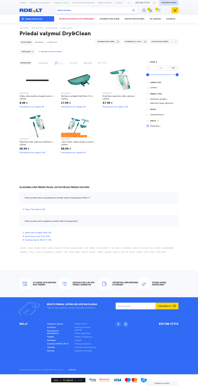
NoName (58, 252)
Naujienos (39, 42)
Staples (139, 252)
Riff (127, 252)
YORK (86, 248)
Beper (77, 252)
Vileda (30, 248)
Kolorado (145, 248)
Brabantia (49, 252)
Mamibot (24, 252)
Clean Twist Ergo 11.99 (35, 209)
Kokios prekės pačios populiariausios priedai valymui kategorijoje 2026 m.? (57, 198)
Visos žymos (161, 252)
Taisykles (51, 347)
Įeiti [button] (154, 3)
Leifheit (23, 248)
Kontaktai (23, 3)
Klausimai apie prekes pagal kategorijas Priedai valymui (55, 187)
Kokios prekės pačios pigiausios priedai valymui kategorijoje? (51, 221)
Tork (65, 252)
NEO (152, 248)
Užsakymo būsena (55, 324)
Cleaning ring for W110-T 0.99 (38, 240)
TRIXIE (71, 252)
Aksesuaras (24, 93)
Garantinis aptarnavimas (85, 347)
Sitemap (50, 351)
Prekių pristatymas (82, 344)
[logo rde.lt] (37, 10)
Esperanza (127, 248)
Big (113, 248)
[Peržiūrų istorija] (144, 10)
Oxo (122, 252)
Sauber (50, 248)
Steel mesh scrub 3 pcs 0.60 (37, 236)
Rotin (132, 252)
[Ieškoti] (133, 10)
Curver (92, 248)
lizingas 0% (52, 42)
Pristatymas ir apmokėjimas (40, 3)
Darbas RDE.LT (81, 324)
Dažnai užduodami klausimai (83, 3)
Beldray (37, 248)
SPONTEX (65, 248)
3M (43, 252)
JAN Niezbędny (168, 248)
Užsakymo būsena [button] (168, 2)
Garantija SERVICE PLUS (57, 344)
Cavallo (84, 252)
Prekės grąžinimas (82, 333)
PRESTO (136, 248)
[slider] (147, 74)
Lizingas (78, 340)
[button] (37, 19)
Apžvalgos (51, 340)
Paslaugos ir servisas (61, 3)
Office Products (103, 248)
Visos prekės (26, 42)
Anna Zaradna (77, 248)
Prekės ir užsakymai (105, 3)
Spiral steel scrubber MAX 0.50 (38, 233)
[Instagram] (125, 324)
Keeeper (58, 248)
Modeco (116, 252)
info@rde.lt (72, 370)
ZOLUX (38, 252)
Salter (157, 248)
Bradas (119, 248)
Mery (44, 248)
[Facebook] (118, 324)
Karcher (108, 252)
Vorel (152, 252)
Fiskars (100, 252)
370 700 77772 (142, 3)
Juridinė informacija (83, 351)
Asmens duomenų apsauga (82, 328)
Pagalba (50, 337)
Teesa (146, 252)
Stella (31, 252)
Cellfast (92, 252)
